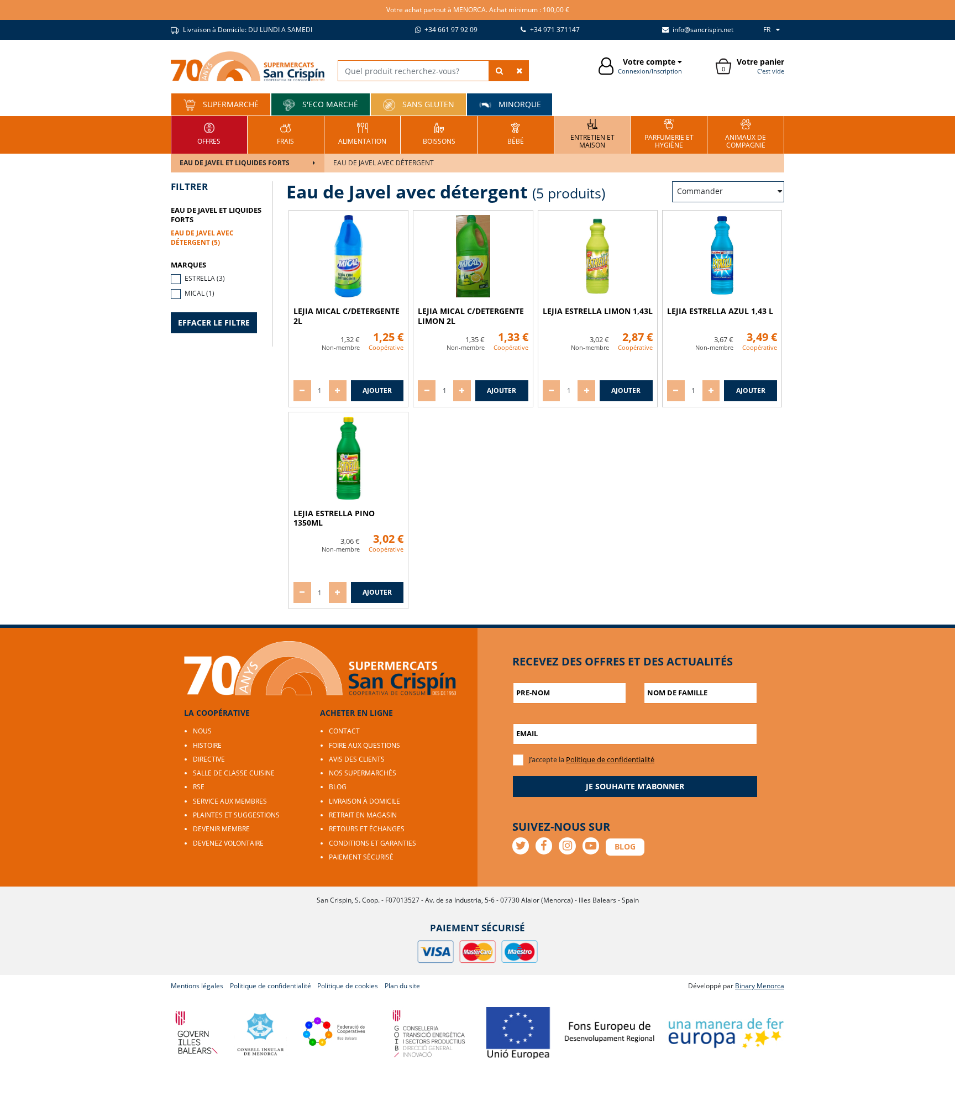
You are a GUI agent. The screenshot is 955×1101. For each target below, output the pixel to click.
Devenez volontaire (228, 843)
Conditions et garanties (372, 843)
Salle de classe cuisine (234, 773)
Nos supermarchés (362, 773)
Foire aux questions (364, 745)
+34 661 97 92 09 (450, 29)
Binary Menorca (759, 986)
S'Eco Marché (329, 104)
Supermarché (230, 104)
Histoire (207, 745)
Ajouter (377, 390)
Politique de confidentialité (610, 759)
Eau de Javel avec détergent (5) (202, 237)
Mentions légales (197, 986)
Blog (338, 787)
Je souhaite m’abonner (635, 786)
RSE (198, 787)
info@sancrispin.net (702, 29)
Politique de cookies (347, 986)
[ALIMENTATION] (362, 133)
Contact (344, 731)
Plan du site (402, 986)
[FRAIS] (285, 133)
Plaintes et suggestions (236, 815)
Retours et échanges (367, 829)
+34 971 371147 (554, 29)
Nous (202, 731)
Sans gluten (427, 104)
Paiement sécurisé (361, 857)
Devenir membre (221, 829)
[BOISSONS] (439, 133)
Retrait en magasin (363, 815)
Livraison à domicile (364, 801)
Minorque (518, 104)
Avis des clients (357, 759)
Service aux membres (230, 801)
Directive (209, 759)
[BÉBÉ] (515, 133)
